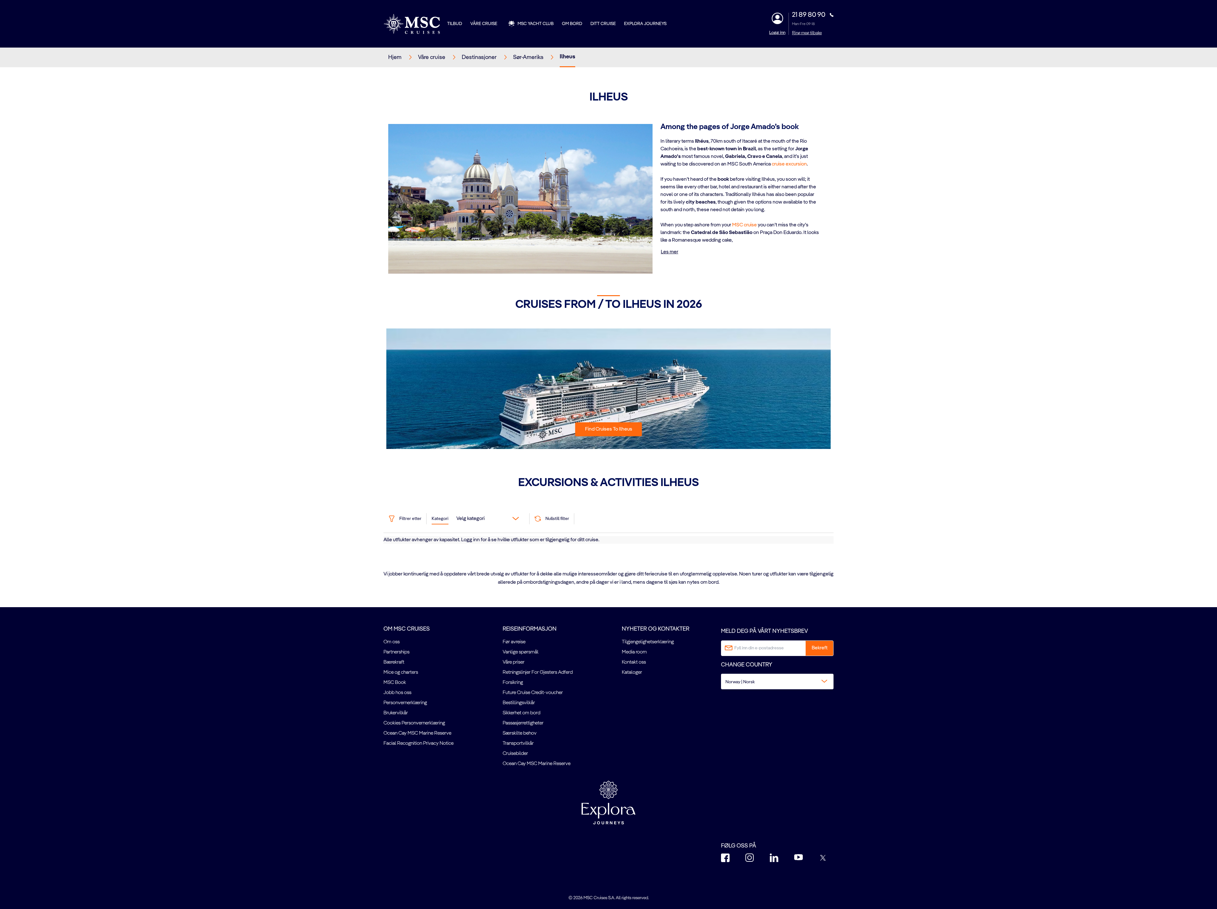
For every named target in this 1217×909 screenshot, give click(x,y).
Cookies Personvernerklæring (414, 723)
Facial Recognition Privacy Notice (418, 743)
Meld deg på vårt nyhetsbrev (764, 631)
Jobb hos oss (397, 692)
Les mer (669, 252)
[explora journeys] (608, 802)
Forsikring (513, 682)
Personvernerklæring (405, 702)
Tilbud (454, 24)
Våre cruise (483, 24)
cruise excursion (789, 164)
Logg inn (777, 32)
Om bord (572, 24)
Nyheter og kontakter (655, 629)
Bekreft (819, 648)
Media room (634, 652)
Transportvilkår (518, 743)
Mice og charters (400, 672)
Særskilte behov (520, 733)
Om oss (391, 642)
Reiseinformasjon (530, 629)
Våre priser (514, 662)
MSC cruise (744, 225)
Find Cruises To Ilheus (608, 429)
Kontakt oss (634, 662)
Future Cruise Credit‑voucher (533, 692)
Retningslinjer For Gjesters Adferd (538, 672)
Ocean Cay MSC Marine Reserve (417, 733)
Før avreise (514, 642)
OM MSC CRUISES (406, 629)
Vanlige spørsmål (520, 652)
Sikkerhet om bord (521, 713)
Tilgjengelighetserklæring (648, 642)
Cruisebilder (515, 753)
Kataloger (632, 672)
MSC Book (394, 682)
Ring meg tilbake (807, 33)
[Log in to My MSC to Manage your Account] (777, 18)
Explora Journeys (645, 24)
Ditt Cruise (603, 24)
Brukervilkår (395, 713)
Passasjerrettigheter (523, 723)
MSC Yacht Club (536, 24)
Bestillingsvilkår (519, 702)
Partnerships (396, 652)
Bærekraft (393, 662)
